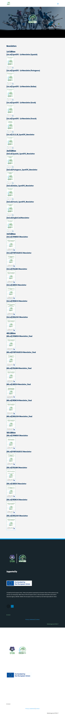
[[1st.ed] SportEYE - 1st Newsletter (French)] (10, 132)
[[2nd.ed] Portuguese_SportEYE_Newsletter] (10, 184)
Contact (38, 619)
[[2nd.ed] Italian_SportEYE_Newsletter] (10, 199)
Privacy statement (30, 619)
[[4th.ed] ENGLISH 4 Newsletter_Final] (11, 430)
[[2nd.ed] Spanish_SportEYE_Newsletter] (10, 167)
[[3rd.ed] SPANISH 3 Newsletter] (11, 251)
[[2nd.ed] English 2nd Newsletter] (10, 232)
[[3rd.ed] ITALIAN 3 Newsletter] (11, 283)
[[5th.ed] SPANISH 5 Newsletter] (11, 449)
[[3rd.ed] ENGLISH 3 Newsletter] (11, 331)
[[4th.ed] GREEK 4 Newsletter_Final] (11, 398)
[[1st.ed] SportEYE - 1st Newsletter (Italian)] (10, 100)
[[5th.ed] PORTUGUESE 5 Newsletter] (11, 465)
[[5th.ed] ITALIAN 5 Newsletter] (11, 481)
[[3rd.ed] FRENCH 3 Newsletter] (11, 315)
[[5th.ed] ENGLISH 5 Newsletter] (11, 530)
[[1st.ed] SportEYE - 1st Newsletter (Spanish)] (10, 68)
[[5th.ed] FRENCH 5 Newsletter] (11, 513)
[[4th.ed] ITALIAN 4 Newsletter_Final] (11, 382)
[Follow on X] (8, 606)
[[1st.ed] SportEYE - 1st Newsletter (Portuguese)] (10, 84)
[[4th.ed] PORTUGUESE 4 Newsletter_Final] (11, 366)
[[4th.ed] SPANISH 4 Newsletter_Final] (11, 350)
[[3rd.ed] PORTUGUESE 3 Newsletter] (11, 267)
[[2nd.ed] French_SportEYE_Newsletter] (10, 215)
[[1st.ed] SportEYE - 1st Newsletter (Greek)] (10, 116)
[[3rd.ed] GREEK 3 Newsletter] (11, 299)
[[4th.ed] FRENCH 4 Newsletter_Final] (11, 414)
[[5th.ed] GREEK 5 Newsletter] (11, 497)
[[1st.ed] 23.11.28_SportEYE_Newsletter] (10, 148)
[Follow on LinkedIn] (12, 606)
